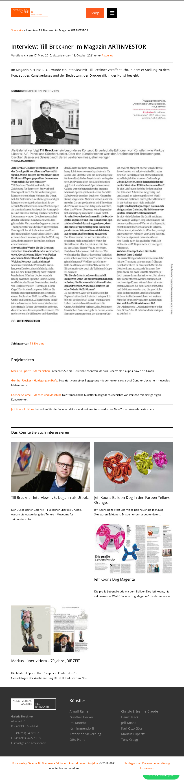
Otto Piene (77, 739)
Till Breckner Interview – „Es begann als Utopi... (50, 497)
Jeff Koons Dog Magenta (114, 579)
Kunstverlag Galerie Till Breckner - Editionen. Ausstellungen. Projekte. (55, 763)
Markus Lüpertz (133, 734)
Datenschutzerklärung (156, 763)
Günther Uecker (81, 717)
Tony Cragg (129, 739)
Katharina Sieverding (85, 734)
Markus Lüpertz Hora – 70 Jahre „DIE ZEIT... (47, 660)
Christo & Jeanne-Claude (139, 711)
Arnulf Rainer (80, 711)
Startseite (17, 30)
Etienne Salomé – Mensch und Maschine (36, 395)
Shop (95, 12)
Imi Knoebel (79, 723)
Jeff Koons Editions (22, 409)
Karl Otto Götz (131, 728)
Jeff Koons (128, 723)
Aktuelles (107, 55)
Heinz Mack (129, 717)
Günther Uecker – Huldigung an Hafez (35, 380)
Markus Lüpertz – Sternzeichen (30, 371)
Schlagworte (132, 763)
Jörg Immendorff (82, 728)
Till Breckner (38, 343)
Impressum (147, 768)
